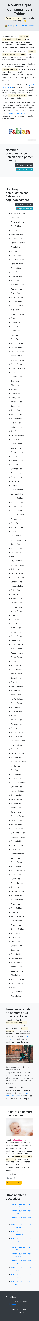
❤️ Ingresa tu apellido (24, 169)
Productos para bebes (25, 26)
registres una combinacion (19, 113)
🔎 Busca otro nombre (24, 165)
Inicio (10, 26)
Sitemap (12, 1304)
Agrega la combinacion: (16, 1174)
